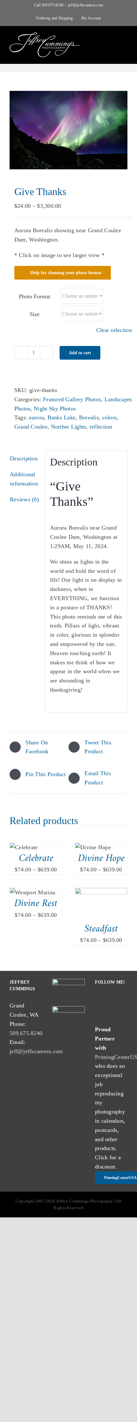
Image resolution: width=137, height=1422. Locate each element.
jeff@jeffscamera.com (85, 5)
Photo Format (34, 296)
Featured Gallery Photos (72, 399)
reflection (101, 426)
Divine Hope (101, 858)
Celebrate (36, 858)
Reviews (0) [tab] (24, 499)
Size (35, 314)
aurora (36, 417)
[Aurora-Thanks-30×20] (68, 130)
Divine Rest (35, 903)
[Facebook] (99, 999)
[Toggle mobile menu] (124, 36)
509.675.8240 (26, 1033)
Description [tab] (24, 458)
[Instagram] (112, 999)
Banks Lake (61, 417)
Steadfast (101, 929)
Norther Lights (68, 426)
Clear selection (114, 330)
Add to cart (80, 352)
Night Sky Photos (55, 408)
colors (109, 417)
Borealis (89, 417)
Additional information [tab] (24, 479)
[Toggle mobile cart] (113, 36)
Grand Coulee (30, 426)
